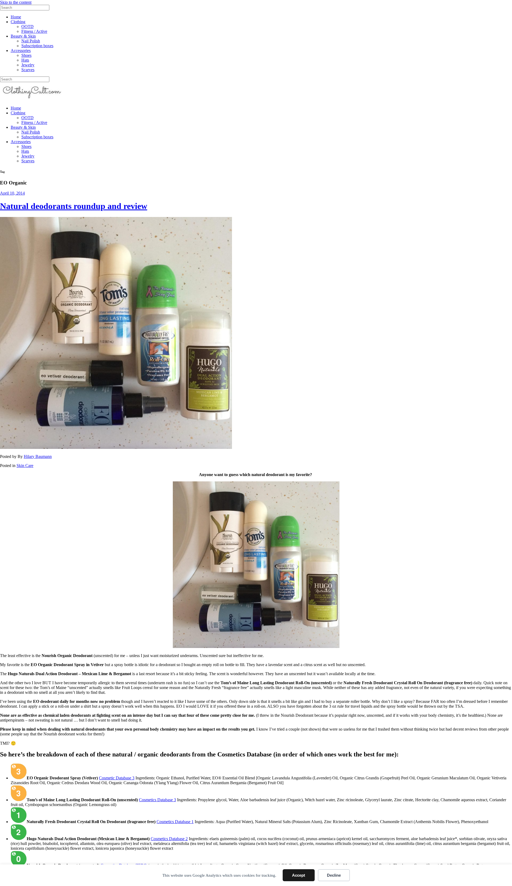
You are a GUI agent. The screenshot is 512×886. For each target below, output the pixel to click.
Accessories (21, 50)
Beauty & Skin (23, 36)
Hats (25, 60)
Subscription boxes (37, 45)
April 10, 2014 (12, 193)
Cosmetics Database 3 (157, 800)
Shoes (26, 55)
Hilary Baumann (38, 456)
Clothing (18, 21)
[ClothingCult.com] (32, 99)
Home (16, 17)
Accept (298, 875)
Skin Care (25, 465)
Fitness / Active (34, 31)
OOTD (27, 26)
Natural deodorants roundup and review (73, 206)
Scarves (27, 69)
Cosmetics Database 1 (175, 821)
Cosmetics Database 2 (169, 838)
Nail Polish (30, 41)
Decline (334, 875)
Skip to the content (15, 2)
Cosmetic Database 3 (116, 778)
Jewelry (27, 65)
